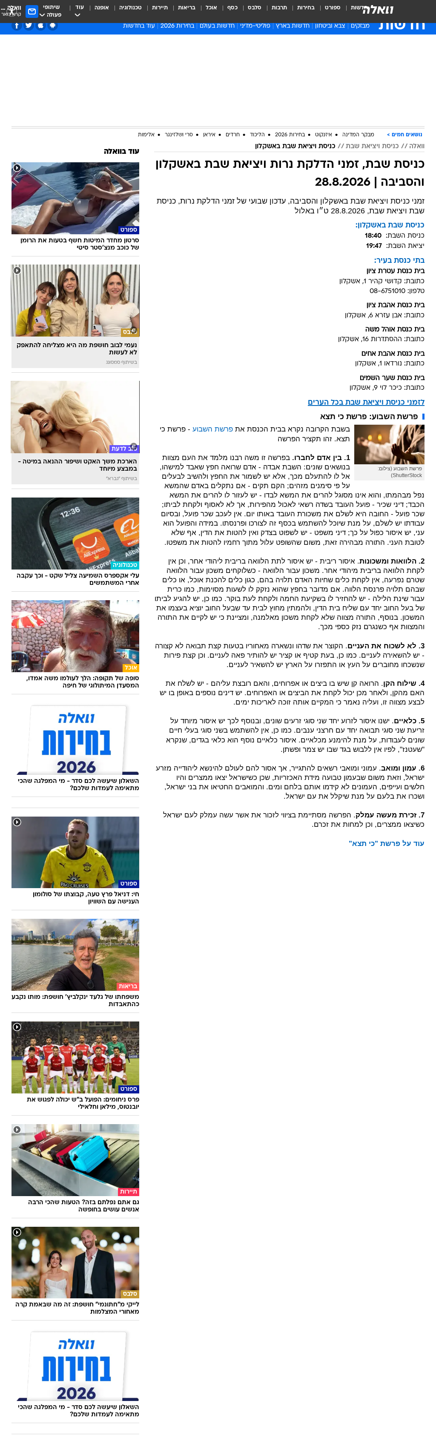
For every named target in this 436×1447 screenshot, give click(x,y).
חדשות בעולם (217, 26)
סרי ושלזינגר (179, 135)
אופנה (102, 8)
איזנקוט (323, 135)
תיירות (160, 8)
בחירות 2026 (177, 26)
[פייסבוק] (16, 25)
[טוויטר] (28, 25)
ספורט (333, 8)
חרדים (233, 135)
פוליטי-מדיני (255, 26)
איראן (209, 135)
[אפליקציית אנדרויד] (52, 25)
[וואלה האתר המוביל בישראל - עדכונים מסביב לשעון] (378, 9)
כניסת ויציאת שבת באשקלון (295, 146)
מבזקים (360, 26)
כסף (232, 8)
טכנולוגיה (130, 8)
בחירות (306, 8)
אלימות (146, 135)
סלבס (254, 8)
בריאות (186, 8)
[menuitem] (328, 11)
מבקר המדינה (358, 135)
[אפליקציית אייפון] (40, 25)
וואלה (417, 146)
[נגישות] (11, 11)
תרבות (279, 8)
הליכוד (257, 135)
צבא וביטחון (330, 26)
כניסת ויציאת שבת (372, 146)
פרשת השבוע (212, 429)
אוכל (211, 8)
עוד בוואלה (121, 151)
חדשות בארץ (293, 26)
